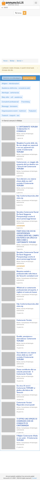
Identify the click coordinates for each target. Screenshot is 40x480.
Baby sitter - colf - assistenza (12, 97)
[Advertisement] (20, 37)
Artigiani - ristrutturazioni (10, 83)
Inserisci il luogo (29, 78)
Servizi (19, 61)
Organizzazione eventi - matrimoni (14, 111)
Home (5, 61)
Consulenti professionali (10, 102)
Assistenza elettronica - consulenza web (16, 88)
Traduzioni (32, 111)
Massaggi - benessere (9, 106)
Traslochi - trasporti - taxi (10, 115)
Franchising (25, 102)
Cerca (19, 13)
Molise (12, 61)
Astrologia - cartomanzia (10, 92)
